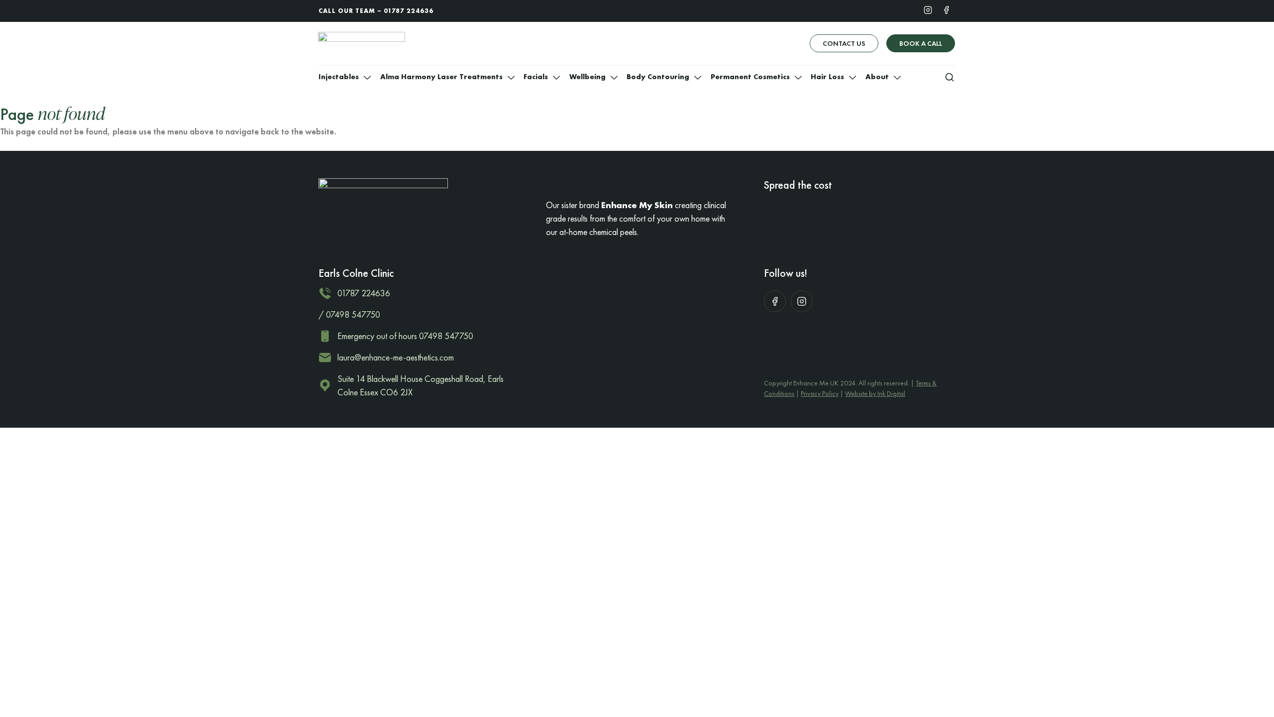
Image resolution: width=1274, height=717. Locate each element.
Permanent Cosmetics (750, 77)
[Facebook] (946, 9)
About (877, 77)
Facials (536, 77)
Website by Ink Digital (875, 393)
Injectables (338, 77)
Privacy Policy (820, 393)
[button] (950, 77)
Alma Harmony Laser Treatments (441, 77)
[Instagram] (928, 9)
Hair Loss (827, 77)
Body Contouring (658, 77)
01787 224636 (408, 10)
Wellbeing (587, 77)
